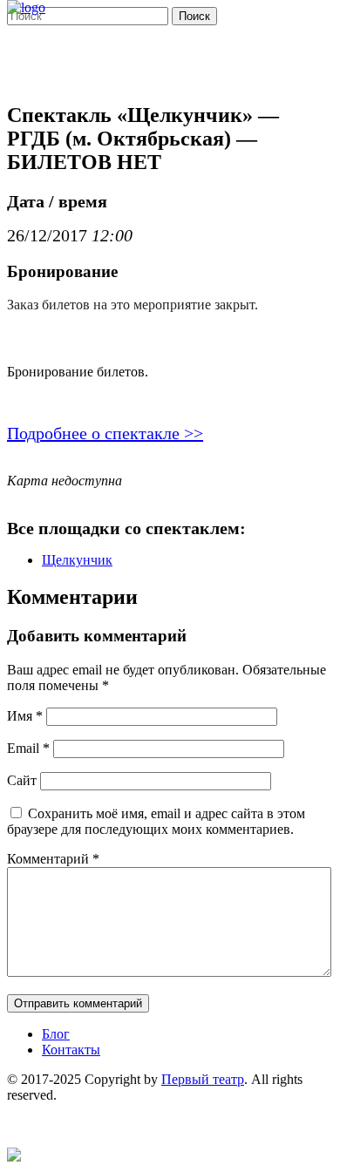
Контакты (71, 1049)
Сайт (22, 780)
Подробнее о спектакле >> (105, 433)
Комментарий (53, 858)
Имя (25, 715)
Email (28, 748)
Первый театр (202, 1079)
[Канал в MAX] (14, 1156)
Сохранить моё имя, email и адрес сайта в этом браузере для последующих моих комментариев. (156, 821)
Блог (56, 1033)
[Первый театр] (26, 7)
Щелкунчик (77, 559)
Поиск (194, 16)
